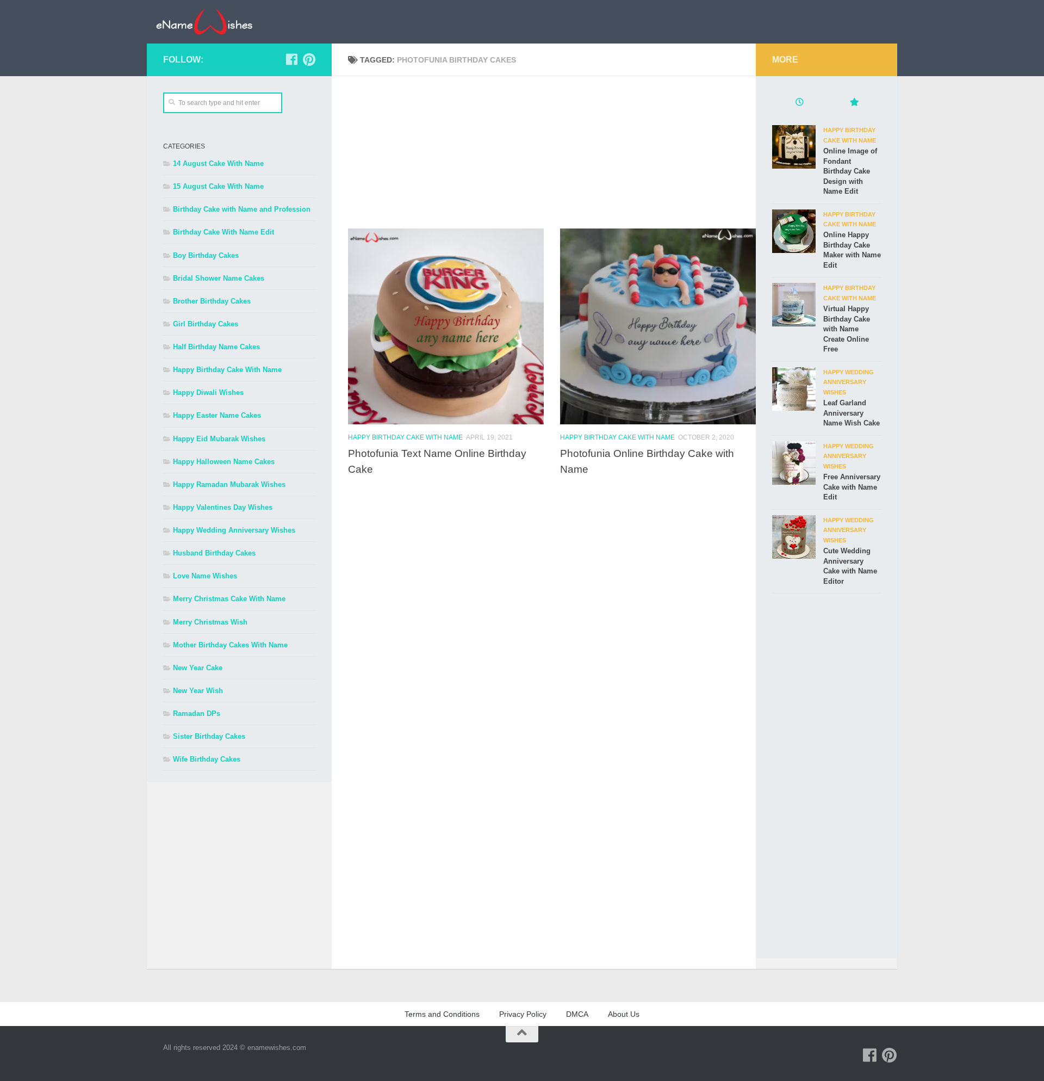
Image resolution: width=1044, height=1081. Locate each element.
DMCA (577, 1014)
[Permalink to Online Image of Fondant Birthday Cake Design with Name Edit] (794, 147)
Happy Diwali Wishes (208, 392)
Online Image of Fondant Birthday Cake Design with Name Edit (850, 171)
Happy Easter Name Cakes (217, 415)
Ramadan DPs (196, 713)
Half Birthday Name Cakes (216, 347)
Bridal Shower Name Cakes (218, 278)
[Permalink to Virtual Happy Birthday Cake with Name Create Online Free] (794, 304)
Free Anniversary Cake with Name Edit (851, 487)
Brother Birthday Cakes (212, 301)
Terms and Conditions (442, 1014)
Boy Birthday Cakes (206, 255)
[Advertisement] (552, 152)
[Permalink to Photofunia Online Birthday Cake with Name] (658, 326)
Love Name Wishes (205, 576)
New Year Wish (198, 691)
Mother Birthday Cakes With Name (230, 645)
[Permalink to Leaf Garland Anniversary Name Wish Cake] (794, 389)
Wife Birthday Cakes (206, 759)
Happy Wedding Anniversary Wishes (234, 530)
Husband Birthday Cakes (214, 553)
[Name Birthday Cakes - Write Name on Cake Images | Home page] (204, 21)
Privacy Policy (522, 1014)
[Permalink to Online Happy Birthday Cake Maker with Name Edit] (794, 231)
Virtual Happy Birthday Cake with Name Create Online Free (846, 329)
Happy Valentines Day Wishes (222, 507)
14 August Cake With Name (218, 163)
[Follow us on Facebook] (291, 59)
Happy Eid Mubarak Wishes (219, 439)
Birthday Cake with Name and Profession (241, 209)
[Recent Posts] (799, 103)
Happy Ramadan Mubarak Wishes (229, 484)
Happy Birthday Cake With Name (405, 437)
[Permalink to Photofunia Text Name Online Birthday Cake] (446, 326)
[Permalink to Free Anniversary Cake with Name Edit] (794, 463)
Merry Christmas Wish (210, 622)
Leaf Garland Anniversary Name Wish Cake (851, 413)
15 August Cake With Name (218, 186)
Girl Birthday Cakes (205, 324)
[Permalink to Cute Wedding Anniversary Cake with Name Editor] (794, 537)
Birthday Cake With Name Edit (223, 232)
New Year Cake (197, 668)
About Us (623, 1014)
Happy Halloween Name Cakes (224, 462)
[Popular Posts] (853, 103)
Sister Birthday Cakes (209, 736)
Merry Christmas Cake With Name (229, 599)
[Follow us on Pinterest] (308, 59)
